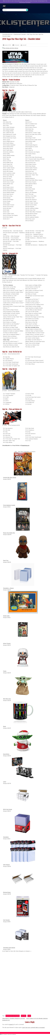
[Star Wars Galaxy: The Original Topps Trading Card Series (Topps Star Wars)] (23, 464)
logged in (11, 1024)
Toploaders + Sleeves (8, 588)
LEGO (4, 781)
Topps (29, 1015)
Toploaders (6, 837)
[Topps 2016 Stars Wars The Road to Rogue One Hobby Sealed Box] (23, 519)
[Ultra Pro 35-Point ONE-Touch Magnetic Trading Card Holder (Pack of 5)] (23, 906)
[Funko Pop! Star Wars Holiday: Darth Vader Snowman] (23, 657)
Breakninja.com (25, 445)
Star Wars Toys (7, 698)
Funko (4, 671)
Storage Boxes (7, 892)
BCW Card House (7, 809)
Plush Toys (5, 560)
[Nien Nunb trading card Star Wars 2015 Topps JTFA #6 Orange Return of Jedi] (23, 602)
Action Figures (6, 643)
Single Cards (6, 615)
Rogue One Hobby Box (9, 533)
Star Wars (23, 1015)
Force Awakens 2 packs (9, 505)
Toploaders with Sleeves (9, 947)
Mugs (4, 726)
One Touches (6, 920)
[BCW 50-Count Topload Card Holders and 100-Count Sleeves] (23, 934)
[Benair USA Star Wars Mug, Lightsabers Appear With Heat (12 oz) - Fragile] (23, 712)
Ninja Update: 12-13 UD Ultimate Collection (37, 1018)
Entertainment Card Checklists (12, 1015)
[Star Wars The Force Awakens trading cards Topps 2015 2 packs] (23, 491)
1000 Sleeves (6, 864)
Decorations (6, 754)
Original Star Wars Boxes (9, 477)
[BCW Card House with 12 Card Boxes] (23, 795)
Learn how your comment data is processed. (33, 1027)
